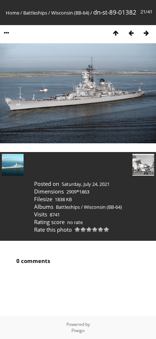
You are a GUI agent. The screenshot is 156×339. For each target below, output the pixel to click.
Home (12, 12)
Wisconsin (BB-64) (70, 12)
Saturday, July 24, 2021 (86, 184)
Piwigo (78, 330)
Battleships (35, 12)
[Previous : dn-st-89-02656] (131, 33)
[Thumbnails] (115, 33)
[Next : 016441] (146, 33)
